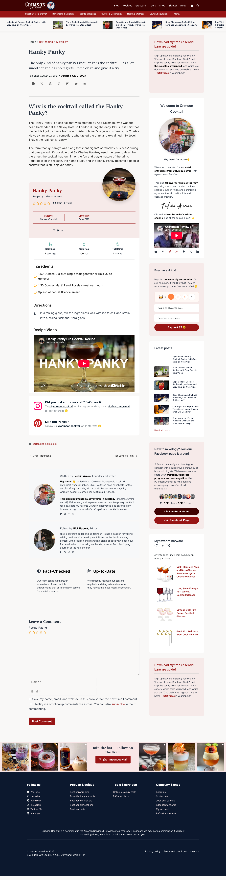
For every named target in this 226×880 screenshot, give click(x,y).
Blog (116, 5)
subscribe (118, 704)
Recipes (127, 5)
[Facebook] (32, 85)
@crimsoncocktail (61, 406)
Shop (162, 5)
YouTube (35, 792)
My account (162, 809)
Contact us (162, 796)
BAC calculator (121, 796)
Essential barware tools (82, 796)
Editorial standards (166, 804)
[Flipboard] (66, 85)
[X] (41, 85)
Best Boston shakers (81, 800)
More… (177, 14)
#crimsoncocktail (119, 406)
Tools (152, 5)
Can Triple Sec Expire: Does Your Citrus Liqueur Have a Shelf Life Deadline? (186, 409)
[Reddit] (75, 85)
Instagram (35, 804)
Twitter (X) (36, 809)
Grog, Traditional (42, 455)
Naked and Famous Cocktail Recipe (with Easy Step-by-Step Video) (185, 359)
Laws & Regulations (159, 14)
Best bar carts (77, 809)
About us (161, 792)
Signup (173, 5)
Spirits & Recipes (88, 14)
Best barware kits (79, 792)
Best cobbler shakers (81, 804)
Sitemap (194, 851)
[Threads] (49, 85)
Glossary (141, 5)
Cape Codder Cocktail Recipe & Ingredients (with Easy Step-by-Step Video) (185, 384)
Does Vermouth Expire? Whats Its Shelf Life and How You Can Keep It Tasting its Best (184, 422)
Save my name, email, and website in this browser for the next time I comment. (85, 699)
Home (32, 41)
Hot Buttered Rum (124, 455)
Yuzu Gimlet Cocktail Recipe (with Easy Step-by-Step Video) (186, 370)
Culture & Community (111, 14)
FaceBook (35, 800)
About (183, 5)
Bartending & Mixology (63, 14)
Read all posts (162, 430)
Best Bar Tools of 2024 (36, 14)
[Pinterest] (58, 85)
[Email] (84, 85)
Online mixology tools (124, 792)
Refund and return (166, 813)
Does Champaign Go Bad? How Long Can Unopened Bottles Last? (185, 397)
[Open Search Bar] (198, 6)
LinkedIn (35, 796)
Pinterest (35, 813)
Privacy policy (152, 851)
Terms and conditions (175, 851)
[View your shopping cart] (192, 6)
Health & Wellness (135, 14)
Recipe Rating (38, 627)
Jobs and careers (165, 800)
